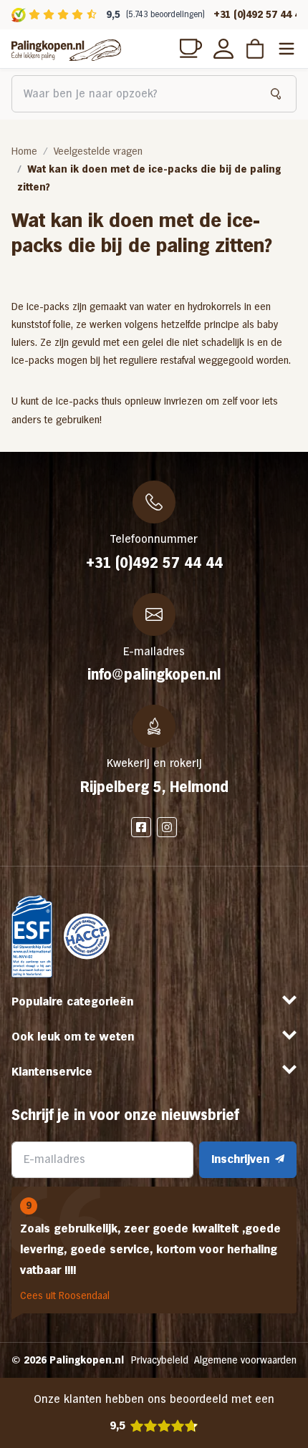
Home (24, 151)
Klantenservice (51, 1071)
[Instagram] (167, 827)
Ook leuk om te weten (72, 1036)
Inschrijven (240, 1159)
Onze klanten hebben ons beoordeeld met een (154, 1412)
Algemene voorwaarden (245, 1360)
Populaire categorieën (72, 1001)
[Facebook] (141, 827)
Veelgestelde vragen (98, 151)
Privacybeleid (159, 1360)
